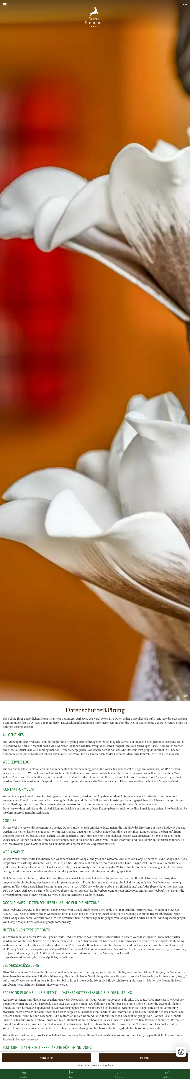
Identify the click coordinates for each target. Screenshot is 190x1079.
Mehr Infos (143, 1057)
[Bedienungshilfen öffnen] (181, 1052)
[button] (4, 4)
